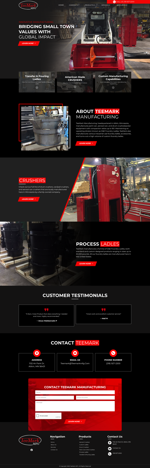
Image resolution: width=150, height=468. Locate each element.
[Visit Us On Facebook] (32, 450)
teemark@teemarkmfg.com (75, 363)
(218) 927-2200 (113, 363)
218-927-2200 (117, 453)
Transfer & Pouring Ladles (87, 454)
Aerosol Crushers (84, 442)
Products (89, 5)
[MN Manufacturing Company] (28, 5)
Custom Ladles (83, 444)
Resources (121, 5)
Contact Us (54, 449)
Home (61, 5)
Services (105, 5)
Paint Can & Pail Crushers (87, 449)
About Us (53, 444)
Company (73, 5)
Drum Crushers (84, 447)
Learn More (28, 43)
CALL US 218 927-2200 (125, 2)
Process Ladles (83, 452)
